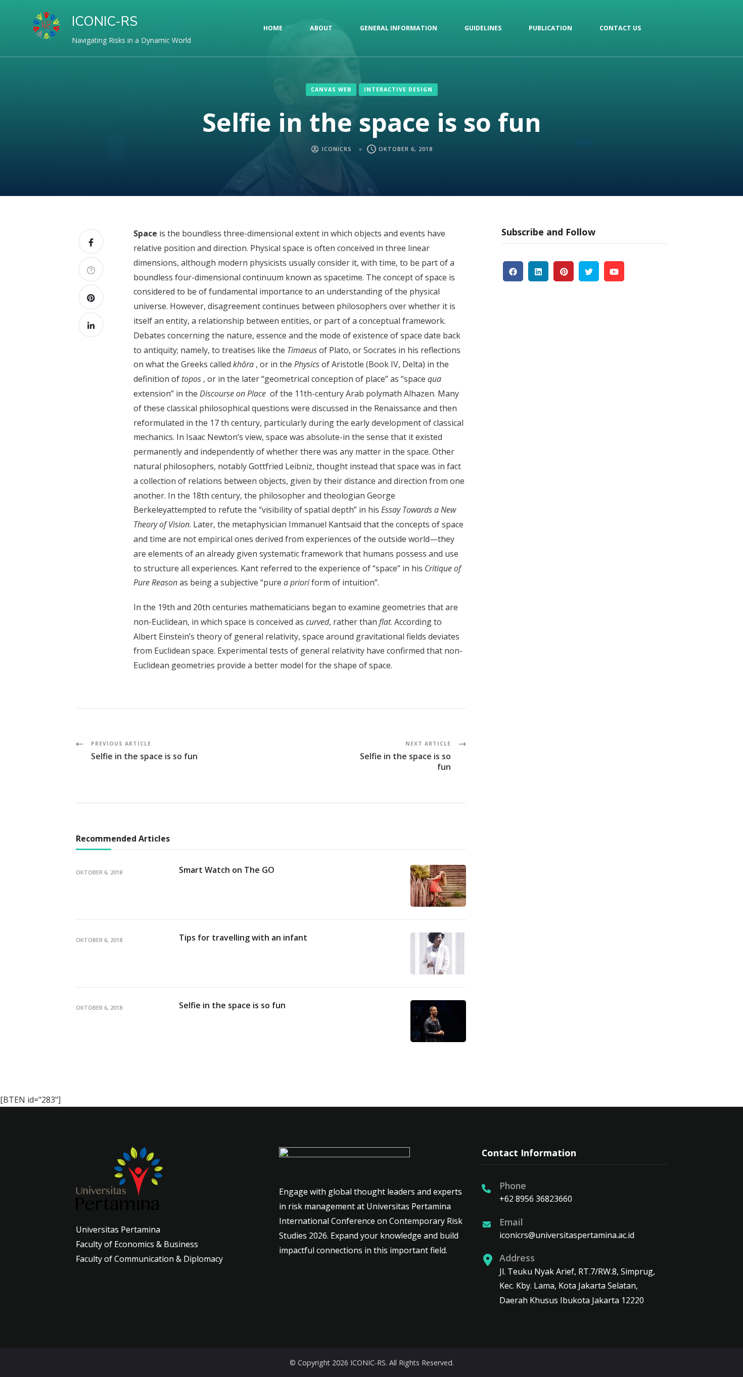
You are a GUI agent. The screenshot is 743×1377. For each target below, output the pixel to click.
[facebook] (513, 271)
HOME (273, 28)
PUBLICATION (550, 28)
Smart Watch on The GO (226, 869)
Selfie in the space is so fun (232, 1005)
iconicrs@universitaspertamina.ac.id (566, 1235)
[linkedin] (538, 271)
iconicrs (337, 149)
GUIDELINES (483, 28)
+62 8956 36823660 (535, 1198)
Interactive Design (398, 89)
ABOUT (321, 28)
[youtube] (614, 271)
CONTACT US (620, 28)
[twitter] (589, 271)
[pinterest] (563, 271)
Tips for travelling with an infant (243, 937)
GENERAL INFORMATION (398, 28)
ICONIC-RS (104, 21)
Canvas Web (331, 89)
